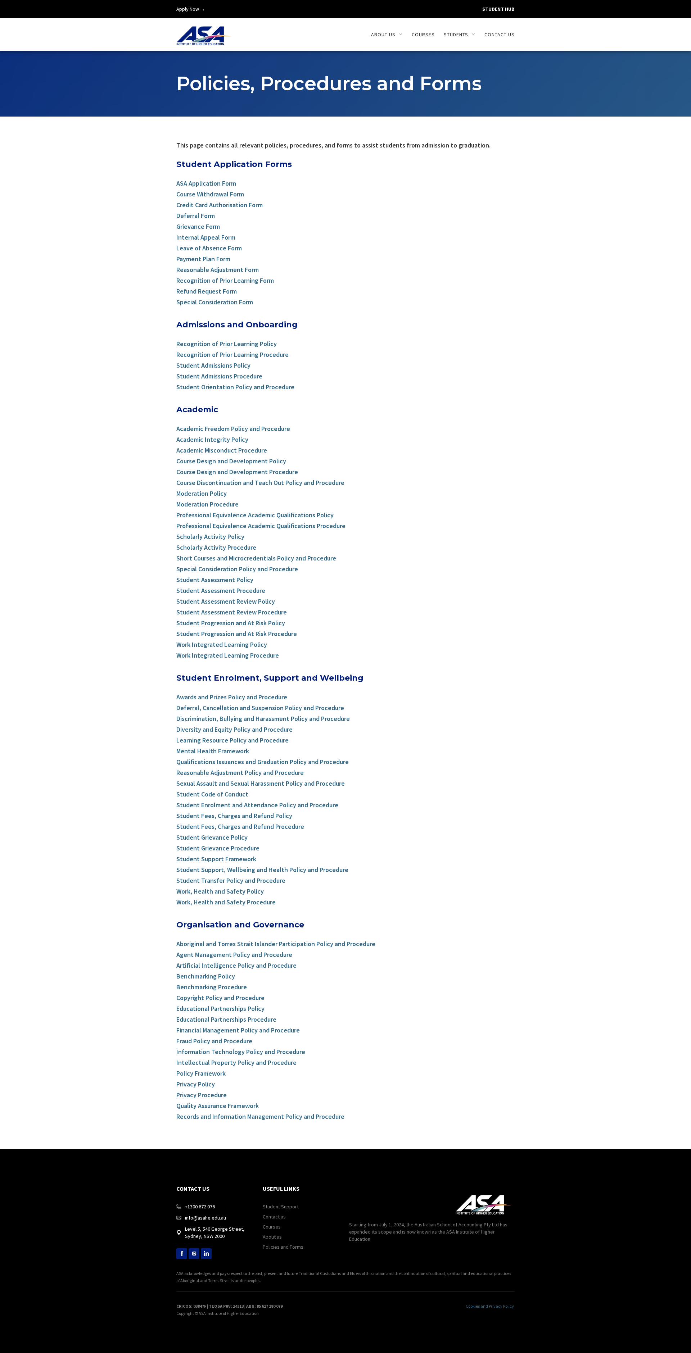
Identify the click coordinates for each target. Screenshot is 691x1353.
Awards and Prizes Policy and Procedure (231, 697)
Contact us (499, 34)
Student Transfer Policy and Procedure (230, 881)
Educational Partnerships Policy (220, 1009)
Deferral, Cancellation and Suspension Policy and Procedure (260, 708)
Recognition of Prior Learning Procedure (232, 355)
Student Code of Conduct (212, 794)
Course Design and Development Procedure (237, 472)
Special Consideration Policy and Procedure (237, 569)
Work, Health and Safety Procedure (226, 902)
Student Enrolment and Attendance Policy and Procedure (257, 805)
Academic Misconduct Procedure (221, 450)
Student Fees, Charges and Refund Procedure (240, 827)
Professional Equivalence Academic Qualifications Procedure (261, 526)
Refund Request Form (206, 291)
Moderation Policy (201, 494)
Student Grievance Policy (212, 837)
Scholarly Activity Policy (210, 537)
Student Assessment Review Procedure (231, 612)
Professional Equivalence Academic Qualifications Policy (255, 515)
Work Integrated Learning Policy (221, 645)
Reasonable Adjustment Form (217, 270)
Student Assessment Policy (214, 580)
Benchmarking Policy (205, 976)
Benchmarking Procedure (211, 987)
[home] (203, 32)
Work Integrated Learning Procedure (227, 655)
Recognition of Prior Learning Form (225, 281)
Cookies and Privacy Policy (490, 1306)
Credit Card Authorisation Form (219, 205)
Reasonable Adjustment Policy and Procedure (240, 773)
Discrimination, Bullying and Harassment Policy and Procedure (263, 719)
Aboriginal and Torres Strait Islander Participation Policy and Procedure (275, 944)
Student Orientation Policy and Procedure (235, 387)
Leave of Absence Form (209, 248)
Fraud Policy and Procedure (214, 1041)
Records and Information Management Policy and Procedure (260, 1117)
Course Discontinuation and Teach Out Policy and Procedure (260, 483)
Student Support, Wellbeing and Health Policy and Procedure (262, 870)
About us (272, 1237)
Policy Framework (201, 1073)
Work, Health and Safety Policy (220, 891)
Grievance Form (198, 227)
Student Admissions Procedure (219, 376)
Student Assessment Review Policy (225, 601)
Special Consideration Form (214, 302)
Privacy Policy (195, 1084)
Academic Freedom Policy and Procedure (233, 429)
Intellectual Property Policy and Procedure (236, 1063)
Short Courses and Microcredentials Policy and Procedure (256, 558)
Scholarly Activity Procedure (216, 547)
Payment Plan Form (203, 259)
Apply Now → (190, 9)
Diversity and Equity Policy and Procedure (234, 730)
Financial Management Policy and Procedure (238, 1030)
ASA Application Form (206, 183)
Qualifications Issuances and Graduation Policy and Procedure (262, 762)
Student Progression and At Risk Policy (230, 623)
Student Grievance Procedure (217, 848)
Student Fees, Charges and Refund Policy (234, 816)
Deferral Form (195, 216)
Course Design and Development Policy (231, 461)
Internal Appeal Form (205, 237)
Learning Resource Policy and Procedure (232, 740)
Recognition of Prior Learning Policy (226, 344)
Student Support (281, 1206)
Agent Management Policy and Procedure (234, 955)
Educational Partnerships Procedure (226, 1019)
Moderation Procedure (207, 504)
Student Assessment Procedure (220, 591)
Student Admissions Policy (213, 365)
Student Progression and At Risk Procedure (236, 634)
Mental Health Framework (212, 751)
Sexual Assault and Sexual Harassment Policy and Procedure (260, 783)
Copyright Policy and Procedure (220, 998)
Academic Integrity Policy (212, 440)
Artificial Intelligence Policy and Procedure (236, 966)
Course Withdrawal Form (210, 194)
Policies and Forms (283, 1247)
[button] (387, 34)
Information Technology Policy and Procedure (240, 1052)
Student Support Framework (216, 859)
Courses (423, 34)
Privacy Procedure (201, 1095)
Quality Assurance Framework (217, 1106)
